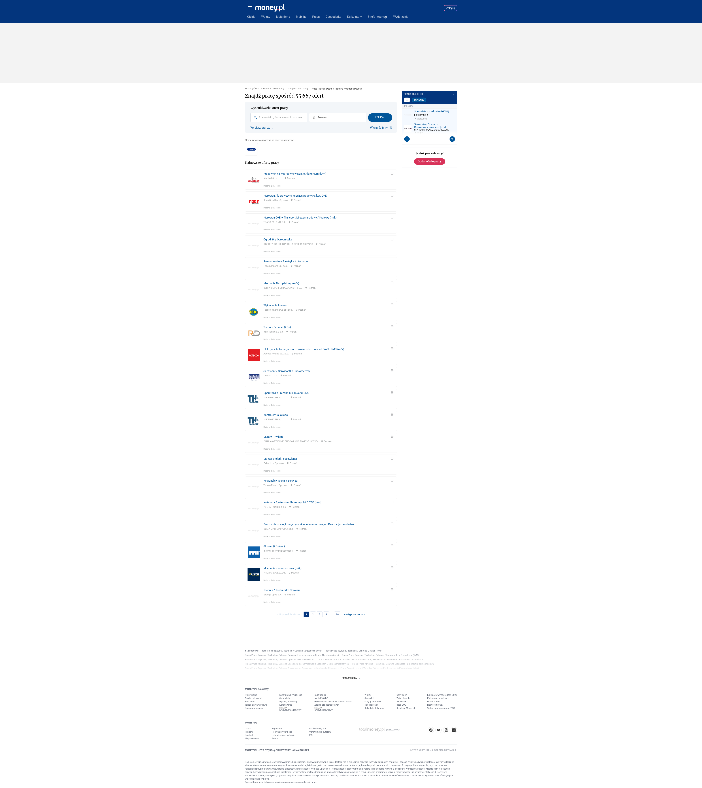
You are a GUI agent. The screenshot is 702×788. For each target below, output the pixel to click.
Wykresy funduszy (288, 701)
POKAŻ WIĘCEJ (349, 678)
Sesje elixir (370, 698)
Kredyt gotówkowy (323, 710)
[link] (321, 180)
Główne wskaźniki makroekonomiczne (333, 701)
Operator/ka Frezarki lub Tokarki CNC (286, 393)
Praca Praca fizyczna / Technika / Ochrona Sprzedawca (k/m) (291, 651)
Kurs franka (320, 695)
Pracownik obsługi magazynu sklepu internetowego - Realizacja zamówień (308, 524)
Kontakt (249, 735)
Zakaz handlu (403, 698)
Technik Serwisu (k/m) (277, 327)
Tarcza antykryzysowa (256, 705)
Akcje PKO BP (321, 698)
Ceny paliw (402, 695)
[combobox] (278, 117)
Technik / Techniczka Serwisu (281, 590)
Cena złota (284, 698)
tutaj (314, 782)
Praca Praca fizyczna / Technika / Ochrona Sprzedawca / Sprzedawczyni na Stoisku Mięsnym (291, 668)
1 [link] (306, 614)
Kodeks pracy (371, 705)
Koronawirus (285, 705)
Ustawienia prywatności (283, 735)
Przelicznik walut (253, 698)
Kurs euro (249, 701)
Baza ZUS (401, 705)
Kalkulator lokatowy (374, 708)
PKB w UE (401, 701)
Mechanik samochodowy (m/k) (282, 568)
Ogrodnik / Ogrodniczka (277, 239)
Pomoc (275, 738)
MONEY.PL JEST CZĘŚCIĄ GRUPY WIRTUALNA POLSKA (277, 750)
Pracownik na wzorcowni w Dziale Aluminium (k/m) (294, 173)
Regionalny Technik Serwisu (280, 480)
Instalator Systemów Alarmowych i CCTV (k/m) (292, 502)
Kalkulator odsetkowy (438, 698)
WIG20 (368, 695)
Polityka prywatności (282, 732)
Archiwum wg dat (317, 728)
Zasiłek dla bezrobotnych (326, 705)
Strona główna (252, 89)
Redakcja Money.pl (406, 708)
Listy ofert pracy (435, 705)
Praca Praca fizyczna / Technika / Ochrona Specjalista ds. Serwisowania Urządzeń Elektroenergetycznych (297, 664)
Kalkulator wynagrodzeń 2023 (442, 695)
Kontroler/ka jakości (275, 415)
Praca (266, 89)
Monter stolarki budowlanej (280, 458)
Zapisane (419, 100)
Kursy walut (251, 695)
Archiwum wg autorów (320, 732)
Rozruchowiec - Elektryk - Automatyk (285, 261)
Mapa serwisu (252, 738)
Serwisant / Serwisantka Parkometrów (286, 371)
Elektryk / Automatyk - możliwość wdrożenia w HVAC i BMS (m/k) (303, 349)
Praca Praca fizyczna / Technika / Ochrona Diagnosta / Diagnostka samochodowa (393, 664)
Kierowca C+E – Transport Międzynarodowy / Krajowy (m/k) (300, 217)
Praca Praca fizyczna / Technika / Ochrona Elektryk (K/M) (353, 651)
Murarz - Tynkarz (273, 436)
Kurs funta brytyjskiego (290, 695)
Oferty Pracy (278, 89)
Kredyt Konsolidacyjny (290, 710)
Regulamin (277, 728)
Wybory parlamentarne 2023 (441, 708)
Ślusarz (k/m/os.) (274, 546)
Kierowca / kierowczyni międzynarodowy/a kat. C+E (295, 195)
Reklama (249, 732)
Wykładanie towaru (274, 305)
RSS (310, 735)
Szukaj (380, 117)
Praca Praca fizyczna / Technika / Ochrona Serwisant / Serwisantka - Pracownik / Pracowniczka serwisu (369, 659)
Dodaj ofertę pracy (429, 161)
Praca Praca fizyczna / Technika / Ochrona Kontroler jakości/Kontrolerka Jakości (380, 668)
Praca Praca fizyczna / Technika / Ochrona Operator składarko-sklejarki (280, 659)
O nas (248, 728)
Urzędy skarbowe (373, 701)
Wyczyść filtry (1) (381, 127)
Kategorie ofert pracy (298, 89)
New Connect (433, 701)
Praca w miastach (254, 708)
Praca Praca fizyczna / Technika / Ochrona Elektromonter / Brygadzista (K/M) (380, 655)
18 (337, 614)
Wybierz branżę (260, 127)
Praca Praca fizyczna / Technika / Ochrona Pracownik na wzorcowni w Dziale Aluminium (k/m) (292, 655)
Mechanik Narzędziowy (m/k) (281, 283)
